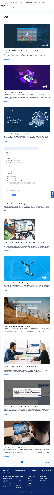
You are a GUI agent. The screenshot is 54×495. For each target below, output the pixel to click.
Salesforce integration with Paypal (15, 447)
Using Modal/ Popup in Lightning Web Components (20, 407)
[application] (23, 2)
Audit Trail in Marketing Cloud (13, 92)
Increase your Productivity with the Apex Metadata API (21, 283)
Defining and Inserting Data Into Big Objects (18, 134)
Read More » (6, 59)
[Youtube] (51, 471)
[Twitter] (49, 471)
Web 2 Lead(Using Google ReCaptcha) (16, 204)
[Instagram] (44, 471)
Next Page (46, 462)
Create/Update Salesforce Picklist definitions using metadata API (24, 242)
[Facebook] (42, 471)
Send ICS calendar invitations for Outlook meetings (20, 366)
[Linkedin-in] (46, 471)
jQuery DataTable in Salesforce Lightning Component (21, 50)
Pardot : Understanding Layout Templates (17, 326)
